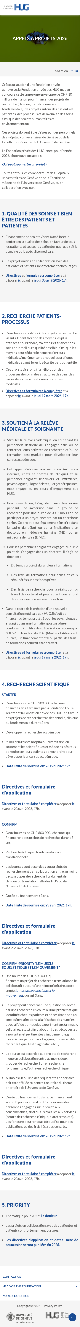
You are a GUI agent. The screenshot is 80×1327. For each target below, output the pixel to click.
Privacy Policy (53, 1305)
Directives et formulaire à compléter (29, 804)
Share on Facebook (73, 71)
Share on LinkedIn (77, 71)
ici (73, 804)
